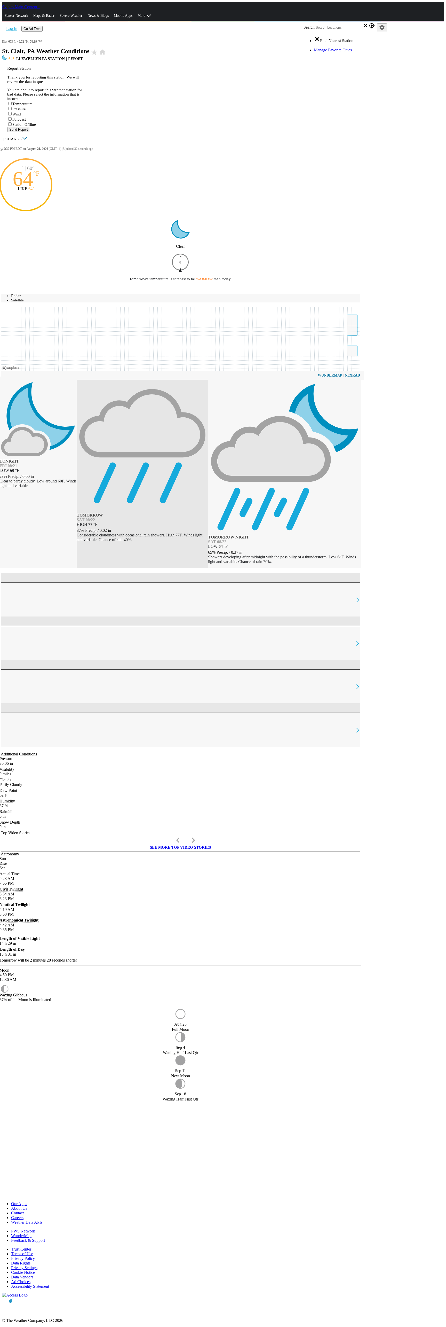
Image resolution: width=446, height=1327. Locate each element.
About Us (19, 1208)
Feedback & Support (28, 1240)
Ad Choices (20, 1281)
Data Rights (20, 1263)
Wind (16, 114)
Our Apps (19, 1203)
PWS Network (23, 1231)
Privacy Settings (24, 1268)
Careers (17, 1217)
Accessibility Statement (30, 1286)
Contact (17, 1213)
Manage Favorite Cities (333, 50)
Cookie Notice (23, 1272)
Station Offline (24, 124)
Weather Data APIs (26, 1222)
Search (309, 27)
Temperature (22, 104)
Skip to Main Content (20, 7)
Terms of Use (22, 1254)
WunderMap (330, 375)
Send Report (18, 129)
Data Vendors (22, 1277)
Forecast (19, 119)
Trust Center (21, 1249)
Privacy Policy (23, 1258)
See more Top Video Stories (180, 847)
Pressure (19, 109)
